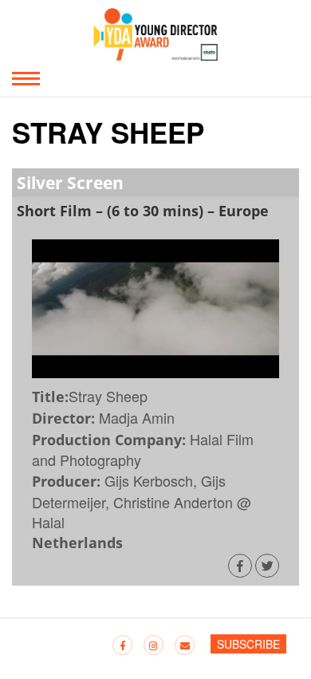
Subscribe (248, 644)
